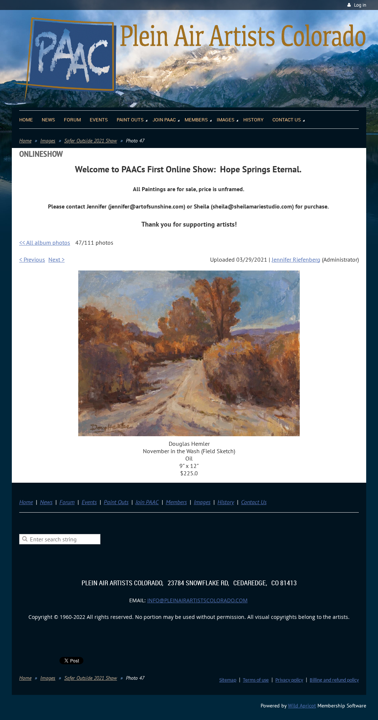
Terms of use (256, 680)
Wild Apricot (302, 705)
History (225, 502)
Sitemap (227, 680)
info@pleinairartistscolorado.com (197, 600)
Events (89, 502)
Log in (360, 5)
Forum (67, 502)
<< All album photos (44, 242)
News (46, 502)
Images (47, 140)
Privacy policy (289, 680)
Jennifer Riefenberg (296, 259)
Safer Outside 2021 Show (90, 140)
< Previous (32, 259)
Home (25, 140)
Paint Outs (116, 502)
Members (176, 502)
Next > (56, 259)
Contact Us (254, 502)
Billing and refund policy (334, 680)
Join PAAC (147, 502)
